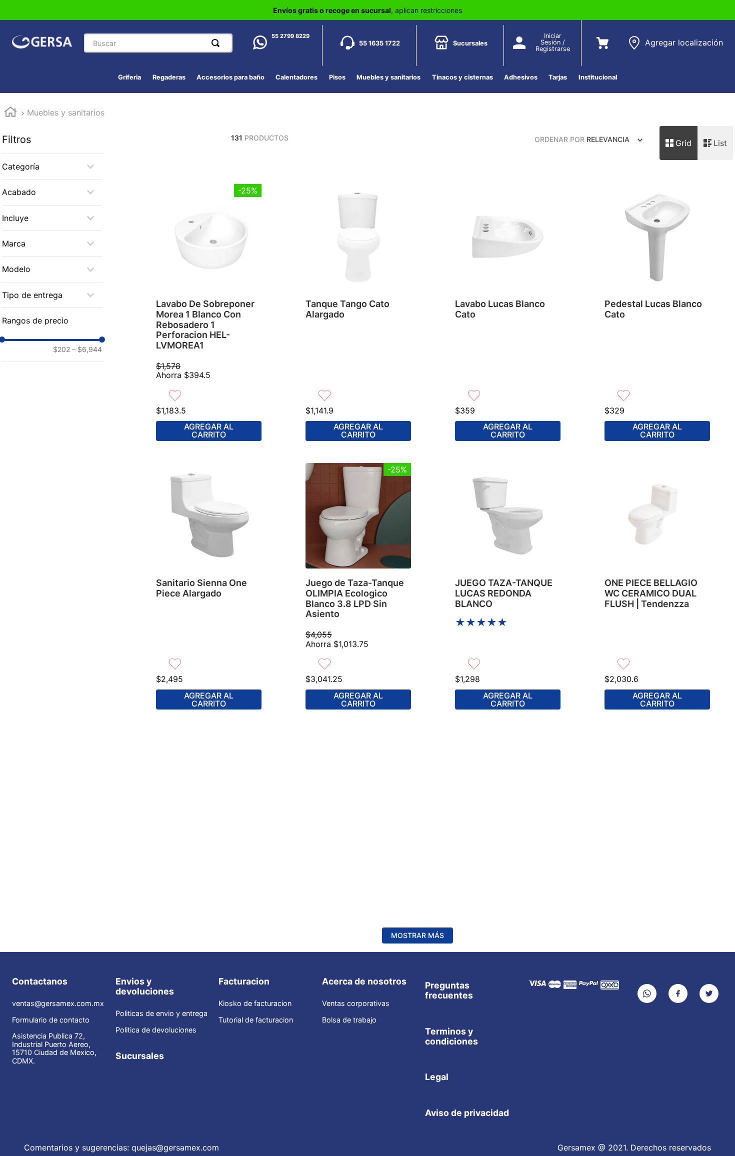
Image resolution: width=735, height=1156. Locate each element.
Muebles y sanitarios (65, 113)
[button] (675, 39)
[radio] (679, 143)
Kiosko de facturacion (255, 1004)
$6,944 (87, 350)
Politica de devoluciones (156, 1030)
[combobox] (158, 43)
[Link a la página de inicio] (10, 113)
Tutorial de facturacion (255, 1020)
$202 (61, 350)
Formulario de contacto (51, 1020)
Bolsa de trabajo (349, 1020)
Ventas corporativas (356, 1004)
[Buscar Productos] (218, 43)
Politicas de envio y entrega (162, 1014)
